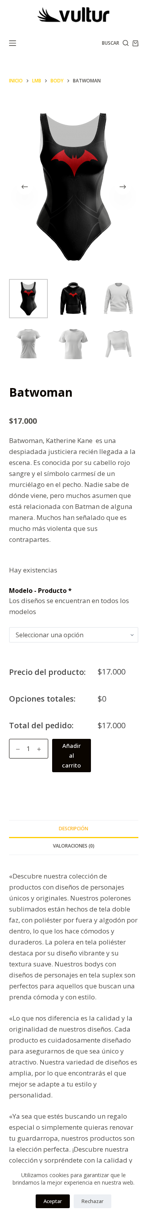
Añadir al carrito (71, 755)
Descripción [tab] (73, 828)
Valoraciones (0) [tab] (73, 845)
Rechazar (92, 1201)
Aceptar (53, 1201)
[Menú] (12, 43)
